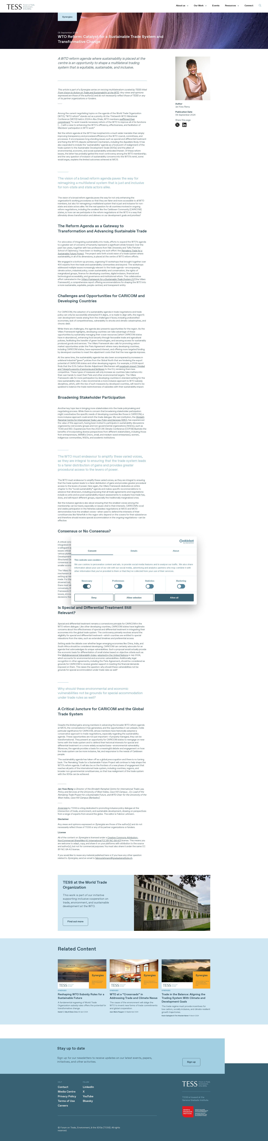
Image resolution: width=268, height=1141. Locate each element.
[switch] (118, 586)
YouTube (88, 1096)
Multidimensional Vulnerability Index (79, 655)
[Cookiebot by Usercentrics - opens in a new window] (181, 542)
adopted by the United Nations (113, 655)
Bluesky (88, 1101)
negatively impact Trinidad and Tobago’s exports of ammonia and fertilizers (101, 368)
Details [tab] (134, 550)
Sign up (191, 1062)
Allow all (174, 597)
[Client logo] (196, 1085)
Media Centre (67, 1092)
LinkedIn (88, 1087)
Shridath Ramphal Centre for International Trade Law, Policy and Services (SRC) (101, 419)
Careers (63, 1106)
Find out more (75, 921)
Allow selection (134, 597)
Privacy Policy (67, 1096)
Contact (63, 1087)
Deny (93, 597)
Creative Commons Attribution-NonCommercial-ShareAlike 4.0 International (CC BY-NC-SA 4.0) (98, 839)
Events (215, 5)
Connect (249, 5)
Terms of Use (66, 1101)
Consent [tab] (92, 550)
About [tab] (176, 550)
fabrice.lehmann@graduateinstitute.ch (113, 858)
